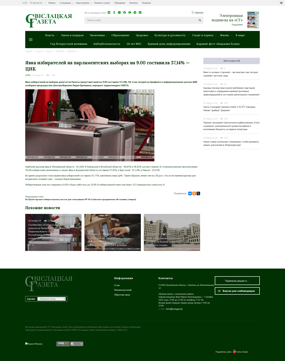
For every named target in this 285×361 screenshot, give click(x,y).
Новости (39, 51)
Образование (120, 35)
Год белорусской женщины (68, 43)
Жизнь (224, 35)
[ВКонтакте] (190, 193)
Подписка (146, 2)
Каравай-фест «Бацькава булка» (218, 43)
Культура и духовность (170, 35)
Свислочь (199, 12)
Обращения (119, 2)
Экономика (97, 35)
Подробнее (237, 24)
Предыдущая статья (34, 196)
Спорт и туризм (202, 35)
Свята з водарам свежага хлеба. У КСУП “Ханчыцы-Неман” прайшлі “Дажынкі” (229, 108)
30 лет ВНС (134, 43)
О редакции (65, 2)
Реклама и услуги (102, 2)
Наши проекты (82, 2)
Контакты (134, 2)
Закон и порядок (72, 35)
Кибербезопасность (107, 43)
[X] (198, 193)
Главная (51, 2)
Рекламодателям (123, 289)
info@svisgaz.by (174, 308)
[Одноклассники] (194, 193)
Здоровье (142, 35)
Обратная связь (122, 294)
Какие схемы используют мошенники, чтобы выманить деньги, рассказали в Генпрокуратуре (231, 143)
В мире (240, 35)
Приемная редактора (237, 280)
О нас (117, 285)
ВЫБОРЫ (60, 51)
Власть (49, 35)
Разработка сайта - (224, 351)
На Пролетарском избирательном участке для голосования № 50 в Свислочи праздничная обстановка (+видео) (80, 199)
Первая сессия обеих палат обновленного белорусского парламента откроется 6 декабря (107, 241)
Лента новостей (231, 60)
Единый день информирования (169, 43)
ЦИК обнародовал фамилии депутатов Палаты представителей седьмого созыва (168, 241)
